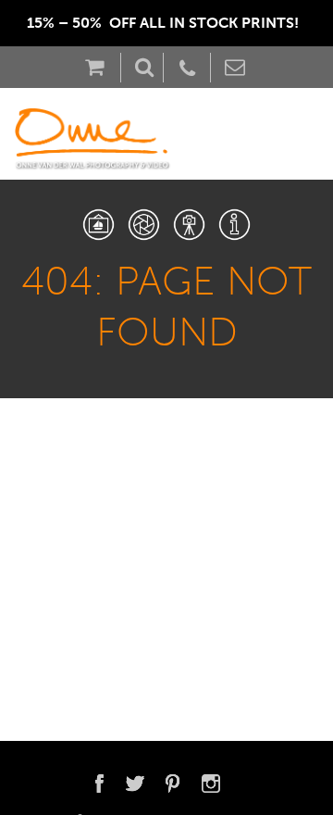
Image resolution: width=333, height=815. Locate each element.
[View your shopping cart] (99, 67)
